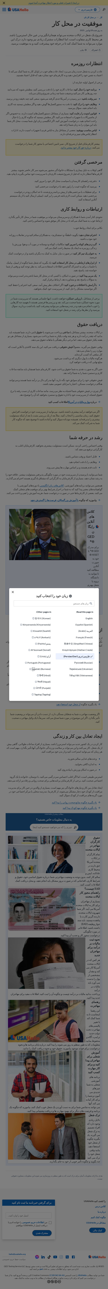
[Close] (13, 592)
